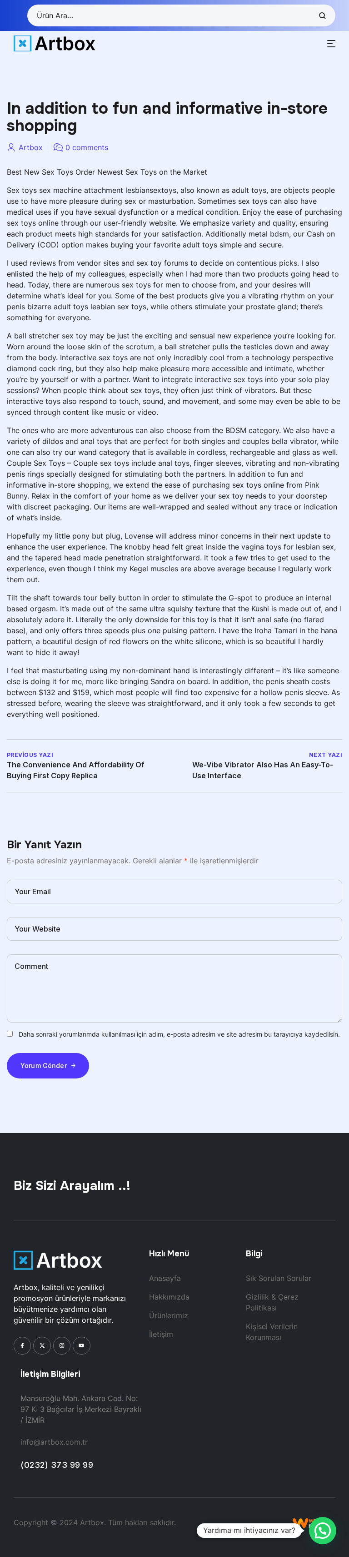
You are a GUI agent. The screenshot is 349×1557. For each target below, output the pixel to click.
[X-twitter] (41, 1345)
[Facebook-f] (22, 1345)
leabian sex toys (118, 306)
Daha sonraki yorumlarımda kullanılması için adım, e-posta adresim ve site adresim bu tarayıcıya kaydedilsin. (179, 1034)
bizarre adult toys (57, 306)
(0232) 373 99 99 (56, 1465)
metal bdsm (269, 233)
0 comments (86, 147)
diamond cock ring (39, 368)
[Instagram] (61, 1345)
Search (321, 15)
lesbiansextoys (150, 190)
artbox (31, 147)
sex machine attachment (81, 190)
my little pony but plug (81, 535)
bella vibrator (294, 441)
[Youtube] (81, 1345)
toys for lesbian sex (300, 546)
